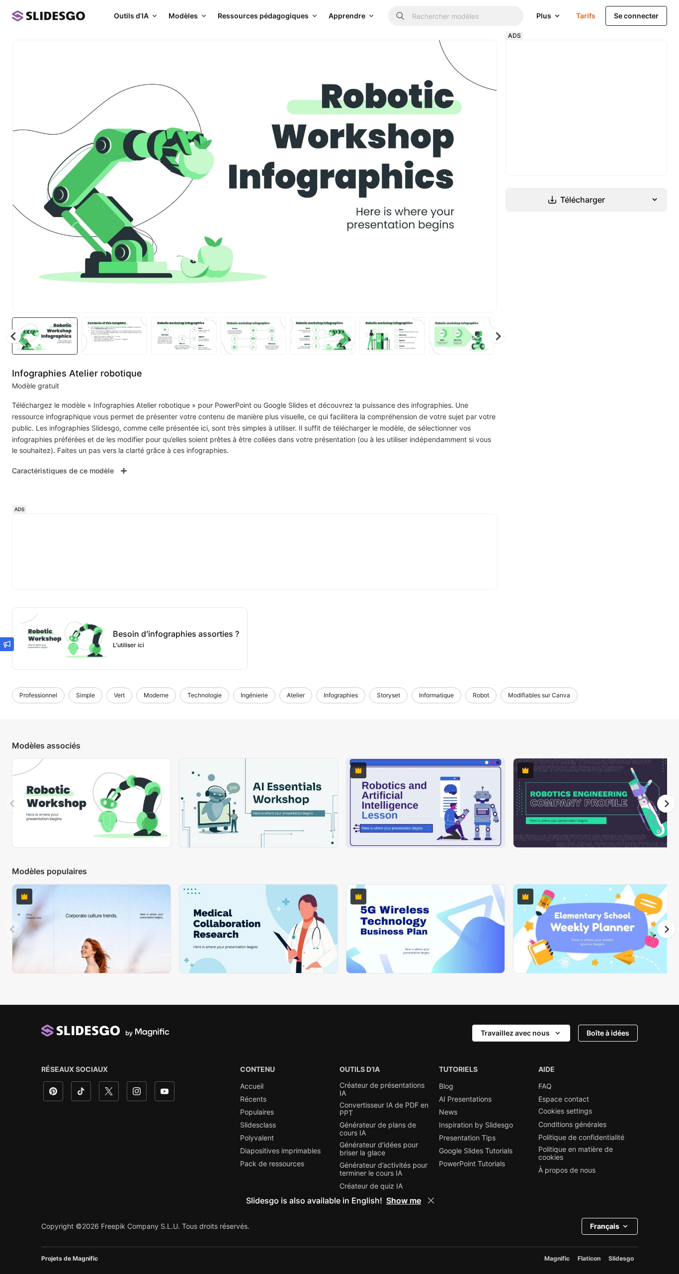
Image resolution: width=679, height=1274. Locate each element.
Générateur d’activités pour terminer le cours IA (383, 1169)
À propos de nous (566, 1170)
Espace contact (563, 1099)
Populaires (257, 1112)
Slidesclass (258, 1125)
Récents (253, 1099)
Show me (403, 1200)
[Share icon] (480, 56)
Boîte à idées (608, 1033)
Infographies (341, 695)
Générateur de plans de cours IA (378, 1129)
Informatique (436, 695)
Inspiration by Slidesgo (476, 1125)
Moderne (156, 695)
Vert (119, 695)
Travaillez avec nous (515, 1033)
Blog (446, 1086)
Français (604, 1226)
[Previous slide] (13, 804)
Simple (85, 695)
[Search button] (400, 16)
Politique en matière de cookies (575, 1153)
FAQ (545, 1086)
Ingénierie (254, 695)
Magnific (557, 1258)
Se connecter (636, 15)
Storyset (388, 695)
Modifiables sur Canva (539, 695)
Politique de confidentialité (581, 1137)
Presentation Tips (467, 1138)
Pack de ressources (272, 1164)
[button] (498, 336)
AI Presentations (465, 1099)
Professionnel (38, 695)
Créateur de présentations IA (382, 1089)
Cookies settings (565, 1111)
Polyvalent (257, 1138)
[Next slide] (482, 176)
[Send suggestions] (7, 644)
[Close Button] (431, 1200)
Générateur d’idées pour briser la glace (379, 1149)
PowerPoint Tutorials (472, 1164)
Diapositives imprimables (280, 1151)
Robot (481, 695)
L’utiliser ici (128, 645)
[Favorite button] (454, 56)
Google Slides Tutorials (475, 1151)
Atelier (296, 695)
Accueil (251, 1086)
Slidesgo (621, 1258)
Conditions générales (572, 1124)
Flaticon (589, 1258)
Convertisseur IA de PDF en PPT (384, 1109)
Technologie (204, 695)
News (448, 1112)
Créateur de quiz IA (371, 1186)
